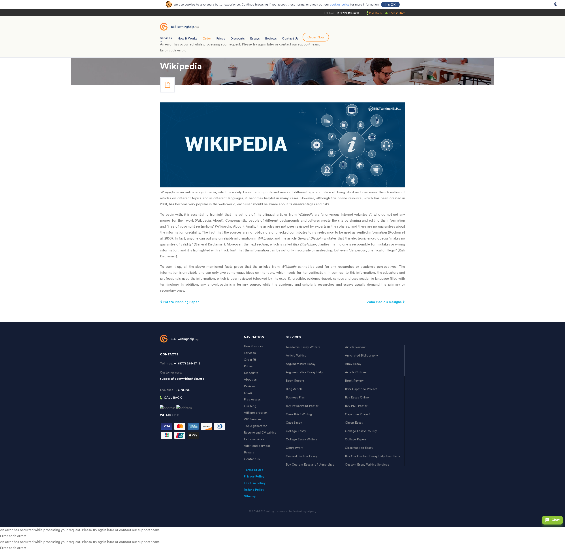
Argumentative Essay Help (304, 372)
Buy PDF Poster (356, 406)
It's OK (390, 4)
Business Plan (295, 397)
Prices (220, 38)
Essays (255, 38)
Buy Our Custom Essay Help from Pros (372, 456)
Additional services (257, 445)
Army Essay (353, 364)
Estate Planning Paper (180, 302)
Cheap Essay (354, 422)
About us (250, 379)
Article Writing (296, 355)
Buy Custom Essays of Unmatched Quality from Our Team (310, 464)
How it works (253, 346)
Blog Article (294, 389)
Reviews (271, 38)
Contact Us (290, 38)
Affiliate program (255, 412)
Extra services (254, 439)
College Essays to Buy (361, 431)
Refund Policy (254, 489)
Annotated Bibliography (361, 355)
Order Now (315, 37)
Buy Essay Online (357, 397)
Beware (249, 452)
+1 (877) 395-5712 (347, 13)
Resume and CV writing (260, 432)
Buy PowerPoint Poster (302, 406)
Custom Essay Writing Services (367, 464)
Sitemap (250, 496)
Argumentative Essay (300, 364)
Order (207, 38)
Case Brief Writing (299, 414)
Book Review (354, 380)
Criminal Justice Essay (301, 456)
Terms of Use (253, 470)
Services (250, 353)
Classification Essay (359, 447)
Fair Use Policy (255, 483)
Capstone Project (357, 414)
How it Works (187, 38)
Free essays (252, 399)
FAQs (248, 392)
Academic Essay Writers (303, 347)
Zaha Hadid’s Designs (385, 302)
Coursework (294, 447)
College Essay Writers (301, 439)
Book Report (295, 380)
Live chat (397, 13)
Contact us (252, 459)
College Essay (296, 431)
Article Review (355, 347)
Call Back (375, 13)
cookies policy (339, 4)
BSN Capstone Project (361, 389)
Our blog (250, 406)
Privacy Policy (254, 476)
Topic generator (255, 426)
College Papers (356, 439)
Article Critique (356, 372)
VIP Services (253, 419)
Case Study (294, 422)
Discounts (237, 38)
